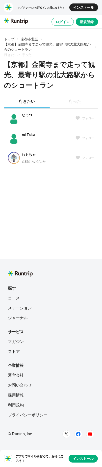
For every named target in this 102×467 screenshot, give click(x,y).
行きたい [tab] (27, 101)
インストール (83, 7)
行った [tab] (75, 101)
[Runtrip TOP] (16, 21)
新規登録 (87, 22)
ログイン (63, 22)
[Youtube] (90, 434)
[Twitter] (66, 434)
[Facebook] (78, 434)
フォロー (88, 118)
